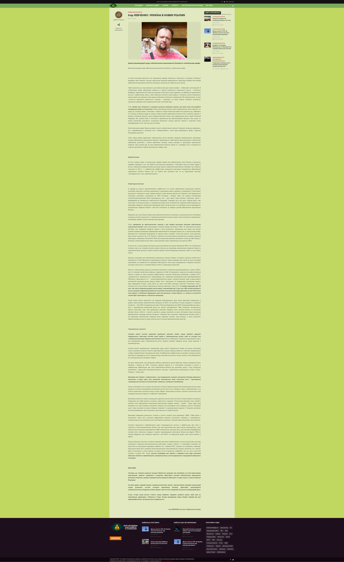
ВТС (231, 534)
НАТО (208, 540)
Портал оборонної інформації (192, 5)
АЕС (222, 530)
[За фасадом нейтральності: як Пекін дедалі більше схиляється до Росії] (207, 59)
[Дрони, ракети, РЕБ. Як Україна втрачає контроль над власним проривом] (207, 31)
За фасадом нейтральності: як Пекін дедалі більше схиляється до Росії (221, 64)
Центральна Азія (228, 546)
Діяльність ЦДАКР (152, 5)
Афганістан (210, 534)
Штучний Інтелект (212, 549)
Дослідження (217, 59)
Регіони (165, 5)
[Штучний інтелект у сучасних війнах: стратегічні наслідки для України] (177, 529)
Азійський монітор (218, 57)
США (226, 543)
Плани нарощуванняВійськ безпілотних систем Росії (159, 542)
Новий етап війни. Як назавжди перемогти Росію (222, 19)
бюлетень (230, 549)
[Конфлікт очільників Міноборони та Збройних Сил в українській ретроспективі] (207, 45)
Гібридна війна (211, 537)
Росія (220, 543)
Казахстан (221, 537)
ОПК (213, 540)
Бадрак (218, 534)
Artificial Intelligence (212, 527)
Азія (226, 530)
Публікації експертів (219, 16)
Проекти (175, 5)
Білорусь (224, 534)
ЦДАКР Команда (118, 20)
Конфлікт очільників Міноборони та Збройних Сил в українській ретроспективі (222, 46)
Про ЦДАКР (138, 5)
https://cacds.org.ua (167, 561)
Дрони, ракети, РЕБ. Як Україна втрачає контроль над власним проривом (221, 32)
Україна (218, 546)
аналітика (222, 549)
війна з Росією (211, 552)
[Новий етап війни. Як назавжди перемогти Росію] (207, 18)
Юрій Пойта (225, 68)
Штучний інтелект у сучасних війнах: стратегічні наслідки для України (192, 530)
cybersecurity (224, 527)
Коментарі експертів (135, 12)
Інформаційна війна (212, 530)
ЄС (231, 527)
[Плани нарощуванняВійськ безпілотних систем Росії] (145, 541)
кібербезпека (221, 552)
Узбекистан (210, 546)
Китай (228, 537)
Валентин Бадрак (218, 25)
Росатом (219, 540)
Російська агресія (212, 543)
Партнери (209, 5)
